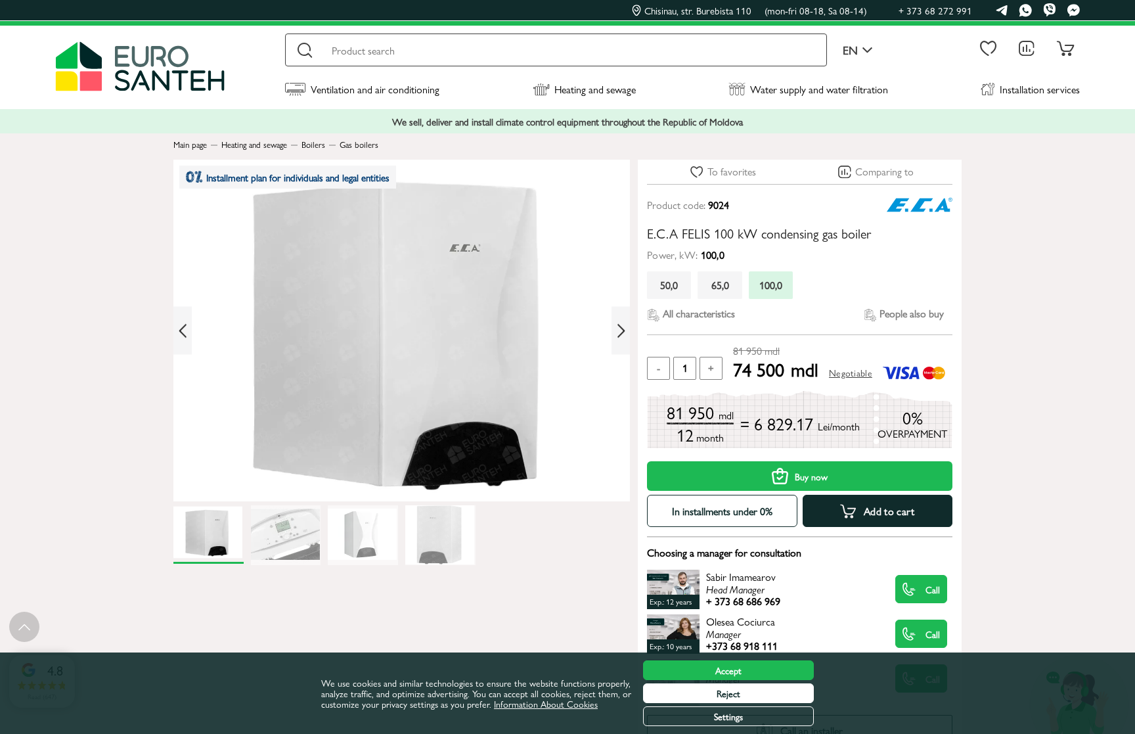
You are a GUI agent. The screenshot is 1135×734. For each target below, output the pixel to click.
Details (759, 589)
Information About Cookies (546, 703)
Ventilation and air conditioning (375, 89)
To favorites (731, 171)
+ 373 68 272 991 (935, 10)
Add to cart (889, 510)
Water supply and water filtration (819, 89)
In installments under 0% (722, 510)
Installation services (1040, 89)
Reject (728, 693)
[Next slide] (621, 331)
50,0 (669, 284)
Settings (728, 716)
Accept (728, 670)
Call (932, 589)
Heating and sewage (595, 89)
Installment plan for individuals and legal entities (297, 177)
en (850, 50)
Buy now (811, 476)
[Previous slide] (182, 331)
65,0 (720, 284)
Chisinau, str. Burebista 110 (755, 10)
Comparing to (884, 171)
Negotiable (850, 372)
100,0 (770, 284)
